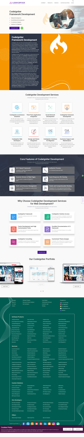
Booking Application (31, 385)
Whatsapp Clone (46, 333)
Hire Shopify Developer (47, 410)
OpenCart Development (47, 364)
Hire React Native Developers (48, 402)
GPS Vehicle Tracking (47, 391)
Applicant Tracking (30, 323)
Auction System (30, 391)
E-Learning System (61, 389)
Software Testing (46, 374)
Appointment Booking (31, 335)
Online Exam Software (16, 331)
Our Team (14, 304)
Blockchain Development (62, 350)
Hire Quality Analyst (30, 410)
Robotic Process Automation (32, 350)
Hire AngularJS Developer (32, 408)
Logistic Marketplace (62, 319)
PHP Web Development (47, 362)
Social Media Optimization (32, 376)
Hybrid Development (46, 368)
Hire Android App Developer (63, 402)
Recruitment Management (16, 333)
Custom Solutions (17, 383)
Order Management (62, 342)
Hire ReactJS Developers (31, 402)
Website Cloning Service (16, 372)
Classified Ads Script (15, 327)
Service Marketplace (31, 329)
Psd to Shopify (14, 374)
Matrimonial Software (62, 323)
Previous (40, 290)
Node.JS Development (31, 364)
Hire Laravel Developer (47, 406)
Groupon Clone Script (15, 329)
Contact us (63, 300)
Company (14, 300)
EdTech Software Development (33, 389)
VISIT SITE (5, 286)
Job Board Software (15, 319)
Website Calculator (61, 393)
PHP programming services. (30, 78)
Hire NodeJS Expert (15, 408)
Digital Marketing (46, 357)
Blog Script (14, 342)
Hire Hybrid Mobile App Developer (18, 410)
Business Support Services (16, 376)
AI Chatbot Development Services (33, 359)
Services (14, 346)
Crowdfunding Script (62, 325)
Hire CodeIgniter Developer (63, 406)
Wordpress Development (31, 366)
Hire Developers (26, 304)
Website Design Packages (16, 417)
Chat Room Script (61, 333)
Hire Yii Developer (46, 408)
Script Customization (31, 374)
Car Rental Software (62, 391)
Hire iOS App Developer (16, 404)
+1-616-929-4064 (65, 302)
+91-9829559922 (65, 306)
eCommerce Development (16, 366)
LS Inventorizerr (30, 327)
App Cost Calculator (46, 417)
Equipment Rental (61, 329)
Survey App (60, 387)
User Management (46, 393)
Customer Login (45, 304)
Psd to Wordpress (46, 372)
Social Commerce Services (16, 362)
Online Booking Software (62, 327)
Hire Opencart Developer (62, 408)
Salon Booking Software (16, 325)
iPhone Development (15, 368)
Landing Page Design (62, 370)
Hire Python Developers (16, 402)
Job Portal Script (30, 331)
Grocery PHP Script (61, 331)
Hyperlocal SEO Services (16, 359)
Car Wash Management (16, 323)
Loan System (29, 387)
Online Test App (46, 387)
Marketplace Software (47, 327)
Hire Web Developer (30, 404)
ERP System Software (16, 395)
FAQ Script (29, 342)
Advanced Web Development (48, 366)
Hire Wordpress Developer (16, 406)
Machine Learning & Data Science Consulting (49, 360)
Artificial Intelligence (31, 357)
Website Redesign (30, 370)
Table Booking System (47, 385)
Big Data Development (62, 348)
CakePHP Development (62, 362)
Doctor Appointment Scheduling (17, 321)
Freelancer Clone (46, 319)
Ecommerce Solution (15, 387)
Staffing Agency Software (32, 321)
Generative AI (14, 350)
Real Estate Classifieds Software (49, 335)
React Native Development (16, 357)
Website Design (61, 368)
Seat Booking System (47, 321)
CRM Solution (60, 385)
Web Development (46, 348)
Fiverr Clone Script (30, 319)
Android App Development (32, 368)
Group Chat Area (46, 325)
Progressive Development (63, 374)
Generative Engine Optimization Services (65, 359)
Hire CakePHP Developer (62, 404)
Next (43, 291)
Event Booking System (16, 391)
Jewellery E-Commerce (47, 389)
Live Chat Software (30, 325)
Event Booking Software (31, 333)
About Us (14, 302)
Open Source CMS (61, 366)
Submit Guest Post (30, 417)
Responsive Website (46, 370)
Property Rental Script (62, 335)
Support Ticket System (47, 323)
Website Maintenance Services (17, 370)
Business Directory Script (47, 331)
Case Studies (44, 300)
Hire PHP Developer (46, 404)
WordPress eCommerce (47, 342)
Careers (13, 305)
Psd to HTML (60, 372)
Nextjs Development (46, 350)
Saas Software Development (32, 372)
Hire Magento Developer (31, 406)
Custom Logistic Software (16, 385)
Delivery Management (16, 393)
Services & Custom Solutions (28, 302)
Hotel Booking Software (31, 393)
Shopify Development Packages (64, 376)
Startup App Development (16, 378)
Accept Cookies (67, 429)
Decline (78, 429)
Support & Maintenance (31, 362)
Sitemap (43, 305)
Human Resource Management (64, 321)
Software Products (26, 300)
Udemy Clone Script (46, 329)
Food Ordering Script (15, 335)
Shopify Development (47, 376)
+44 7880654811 (65, 304)
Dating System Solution (16, 389)
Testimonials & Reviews (47, 302)
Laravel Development (15, 348)
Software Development (62, 357)
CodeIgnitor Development (16, 364)
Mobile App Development (31, 348)
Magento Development (62, 364)
